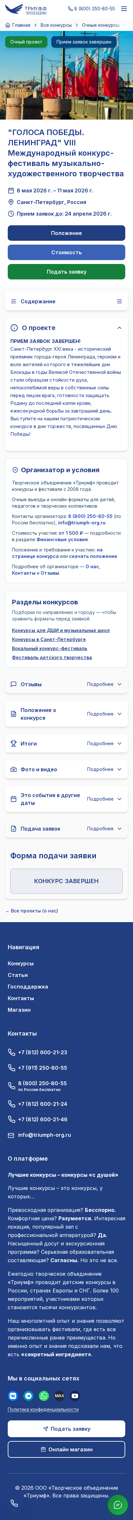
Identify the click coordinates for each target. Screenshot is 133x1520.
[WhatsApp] (44, 1396)
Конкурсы (21, 963)
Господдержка (28, 986)
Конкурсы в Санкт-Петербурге (49, 639)
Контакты (24, 573)
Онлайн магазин (70, 1449)
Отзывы (50, 573)
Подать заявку (67, 271)
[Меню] (124, 8)
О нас (92, 566)
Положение (66, 233)
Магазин (19, 1010)
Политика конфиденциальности (43, 1409)
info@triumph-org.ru (82, 522)
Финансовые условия (62, 539)
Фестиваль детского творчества (52, 657)
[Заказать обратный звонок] (14, 1503)
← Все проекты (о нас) (31, 910)
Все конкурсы (56, 25)
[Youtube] (75, 1396)
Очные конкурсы (100, 25)
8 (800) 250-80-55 (90, 516)
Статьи (18, 975)
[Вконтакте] (13, 1396)
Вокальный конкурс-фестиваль (49, 648)
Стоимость (66, 252)
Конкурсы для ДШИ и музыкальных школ (61, 630)
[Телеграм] (28, 1396)
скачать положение (93, 556)
